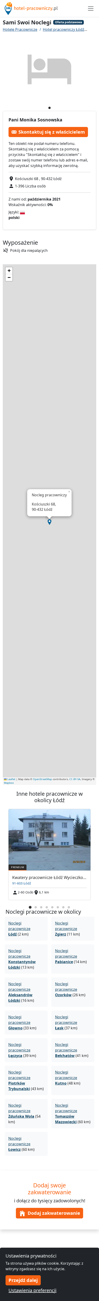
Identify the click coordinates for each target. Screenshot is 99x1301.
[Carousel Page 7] (63, 907)
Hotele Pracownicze (20, 29)
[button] (49, 522)
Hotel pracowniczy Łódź (63, 29)
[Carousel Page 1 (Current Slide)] (30, 907)
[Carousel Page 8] (69, 907)
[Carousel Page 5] (52, 907)
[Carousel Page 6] (58, 907)
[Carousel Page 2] (36, 907)
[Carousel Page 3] (41, 907)
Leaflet (11, 779)
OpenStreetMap (42, 779)
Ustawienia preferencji (32, 1290)
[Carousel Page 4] (47, 907)
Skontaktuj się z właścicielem (51, 132)
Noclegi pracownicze (19, 929)
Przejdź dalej (23, 1280)
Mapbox (9, 782)
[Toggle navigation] (90, 8)
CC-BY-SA (74, 779)
